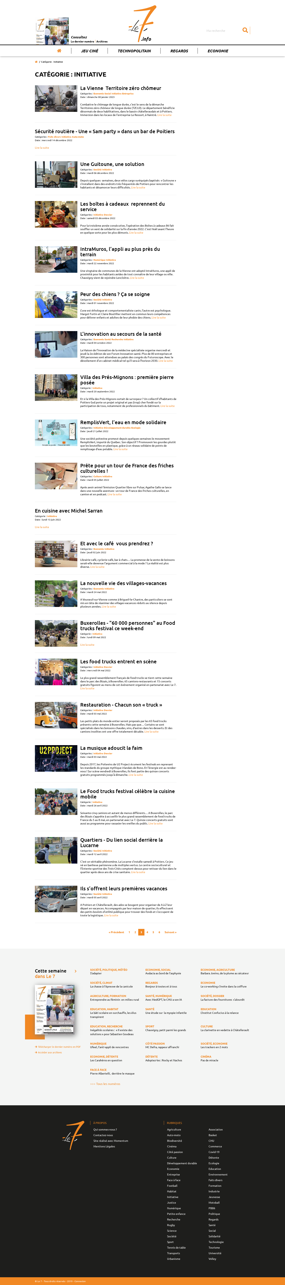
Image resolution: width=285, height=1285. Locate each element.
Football (172, 1185)
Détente (214, 1157)
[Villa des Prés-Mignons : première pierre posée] (56, 390)
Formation (215, 1185)
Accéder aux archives (50, 1052)
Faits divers (54, 136)
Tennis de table (176, 1247)
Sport (170, 1242)
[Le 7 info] (142, 23)
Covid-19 (214, 1152)
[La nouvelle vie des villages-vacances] (56, 594)
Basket (213, 1135)
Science (172, 1230)
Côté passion (175, 1152)
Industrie (214, 1191)
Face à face (173, 1180)
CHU (211, 1140)
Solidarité (214, 1236)
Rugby (171, 1225)
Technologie (216, 1242)
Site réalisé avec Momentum (110, 1140)
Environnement (218, 1174)
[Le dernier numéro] (53, 31)
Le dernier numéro (82, 41)
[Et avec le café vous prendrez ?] (56, 554)
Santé (107, 339)
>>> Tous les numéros (105, 1084)
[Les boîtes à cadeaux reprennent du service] (56, 217)
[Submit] (245, 30)
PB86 (212, 1208)
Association (216, 1129)
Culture (97, 476)
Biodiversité (174, 1140)
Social (107, 93)
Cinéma (171, 1146)
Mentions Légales (104, 1146)
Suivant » (170, 932)
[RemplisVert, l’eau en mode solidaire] (56, 435)
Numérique (99, 259)
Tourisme (214, 1247)
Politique (214, 1213)
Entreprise (128, 93)
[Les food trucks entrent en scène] (56, 674)
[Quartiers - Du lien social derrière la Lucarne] (56, 855)
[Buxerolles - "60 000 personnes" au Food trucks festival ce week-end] (56, 633)
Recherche (117, 339)
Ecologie (136, 427)
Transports (173, 1253)
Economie (217, 50)
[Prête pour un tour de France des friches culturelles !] (56, 479)
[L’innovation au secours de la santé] (56, 346)
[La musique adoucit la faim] (56, 760)
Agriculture (174, 1129)
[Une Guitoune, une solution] (56, 175)
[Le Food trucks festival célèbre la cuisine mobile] (56, 806)
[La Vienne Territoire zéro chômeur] (56, 101)
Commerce (215, 1146)
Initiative (117, 93)
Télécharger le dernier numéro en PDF (59, 1046)
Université (215, 1253)
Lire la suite (164, 115)
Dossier (108, 214)
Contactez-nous (103, 1135)
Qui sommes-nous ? (105, 1129)
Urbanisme (173, 1258)
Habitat (171, 1191)
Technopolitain (134, 50)
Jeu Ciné (89, 50)
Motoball (214, 1202)
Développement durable (117, 427)
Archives (102, 41)
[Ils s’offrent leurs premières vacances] (56, 901)
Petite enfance (176, 1213)
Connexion (80, 1281)
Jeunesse (214, 1197)
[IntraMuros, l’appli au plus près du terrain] (56, 262)
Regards (179, 50)
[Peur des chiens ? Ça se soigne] (56, 305)
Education (215, 1168)
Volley (212, 1258)
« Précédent (116, 932)
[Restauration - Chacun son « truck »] (56, 717)
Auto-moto (78, 136)
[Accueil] (59, 51)
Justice (171, 1202)
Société (97, 169)
